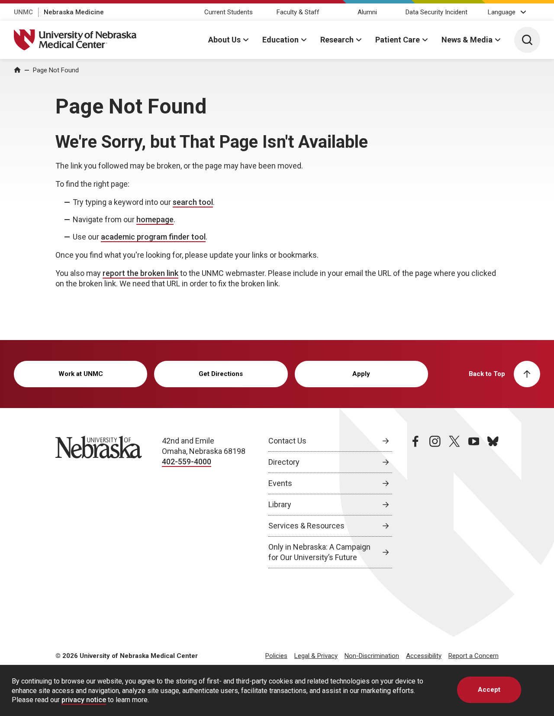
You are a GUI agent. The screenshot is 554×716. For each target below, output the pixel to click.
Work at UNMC (80, 374)
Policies (276, 656)
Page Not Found (56, 70)
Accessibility (423, 656)
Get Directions (221, 374)
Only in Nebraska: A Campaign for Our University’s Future (319, 552)
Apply (361, 374)
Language (501, 12)
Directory (284, 462)
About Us (224, 39)
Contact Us (287, 440)
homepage (155, 219)
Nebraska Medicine (74, 12)
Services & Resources (306, 525)
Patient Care (397, 39)
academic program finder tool (153, 236)
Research (337, 39)
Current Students (228, 12)
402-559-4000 (186, 461)
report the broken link (140, 273)
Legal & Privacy (316, 656)
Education (280, 39)
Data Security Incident (436, 12)
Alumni (367, 12)
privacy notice (83, 700)
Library (279, 504)
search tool (193, 202)
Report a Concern (473, 656)
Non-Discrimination (372, 656)
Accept (489, 689)
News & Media (467, 39)
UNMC (23, 12)
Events (280, 483)
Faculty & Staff (298, 12)
